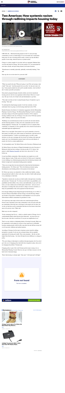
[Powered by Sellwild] (40, 350)
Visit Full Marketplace (37, 310)
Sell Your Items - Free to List (17, 310)
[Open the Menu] (2, 2)
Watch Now (60, 2)
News (3, 11)
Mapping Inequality (14, 151)
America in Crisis (13, 11)
